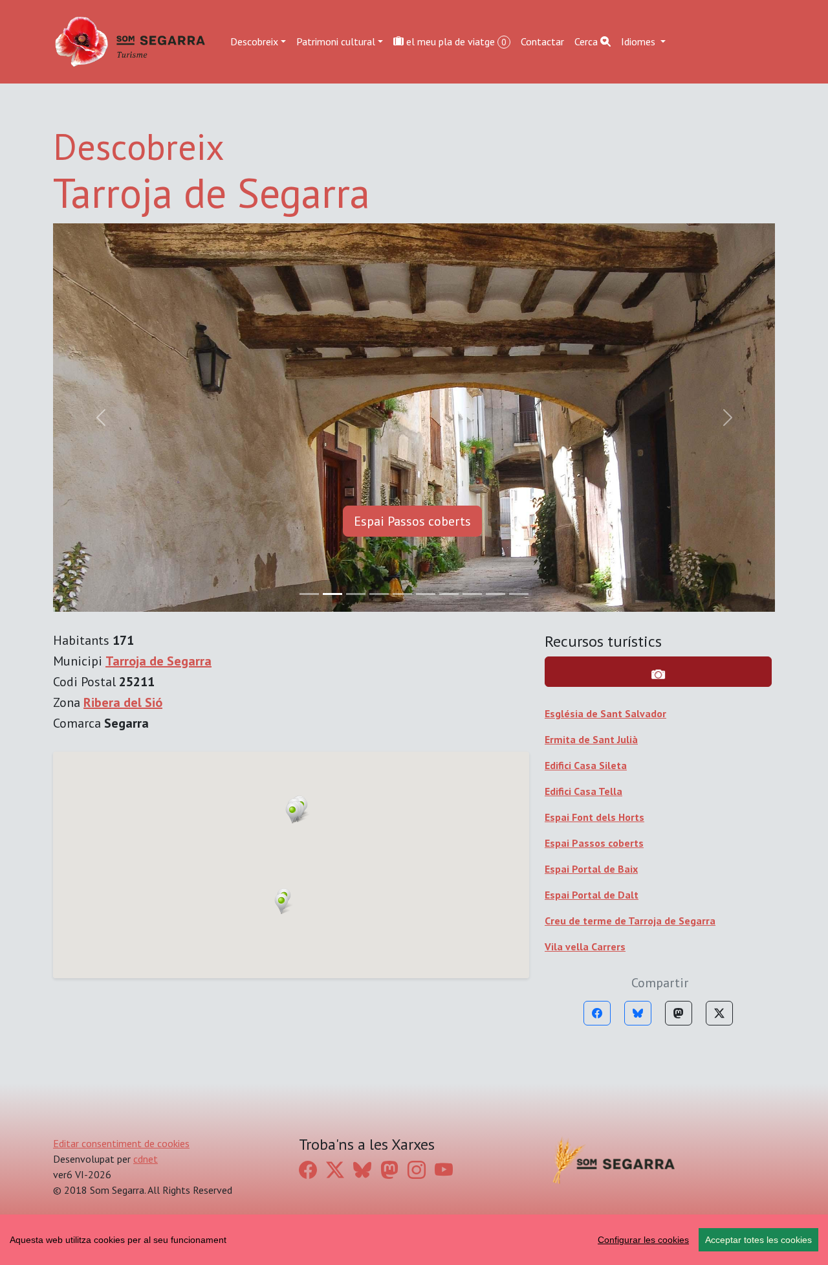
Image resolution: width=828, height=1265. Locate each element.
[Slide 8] (495, 594)
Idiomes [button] (639, 41)
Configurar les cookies (643, 1240)
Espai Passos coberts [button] (412, 521)
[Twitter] (719, 1013)
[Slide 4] (402, 594)
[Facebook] (597, 1013)
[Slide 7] (472, 594)
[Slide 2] (355, 594)
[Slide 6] (449, 594)
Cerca (587, 41)
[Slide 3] (379, 594)
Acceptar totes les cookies (758, 1240)
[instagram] (417, 1169)
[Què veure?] (658, 671)
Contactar (542, 41)
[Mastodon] (678, 1013)
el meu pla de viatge (455, 41)
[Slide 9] (518, 594)
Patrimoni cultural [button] (335, 41)
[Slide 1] (332, 594)
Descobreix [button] (254, 41)
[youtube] (444, 1169)
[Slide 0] (309, 594)
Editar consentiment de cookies (121, 1143)
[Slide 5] (425, 594)
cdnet (145, 1158)
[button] (281, 903)
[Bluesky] (637, 1013)
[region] (414, 1240)
